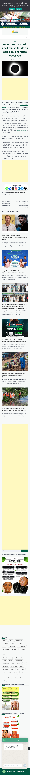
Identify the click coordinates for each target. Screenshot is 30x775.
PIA (4, 672)
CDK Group (13, 643)
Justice (18, 663)
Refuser (19, 9)
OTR (18, 669)
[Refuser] (28, 6)
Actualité (15, 41)
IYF (13, 663)
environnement (21, 655)
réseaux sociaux (6, 678)
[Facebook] (9, 188)
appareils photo (12, 192)
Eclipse (3, 194)
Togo (4, 680)
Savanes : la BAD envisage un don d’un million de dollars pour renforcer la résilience (13, 375)
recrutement (6, 675)
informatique (6, 663)
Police (9, 672)
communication (21, 646)
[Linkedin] (19, 188)
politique (16, 672)
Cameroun (5, 643)
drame (12, 655)
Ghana (10, 660)
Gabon (4, 660)
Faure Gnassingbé (7, 658)
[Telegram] (22, 188)
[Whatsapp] (6, 188)
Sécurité (21, 678)
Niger (21, 666)
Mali (25, 663)
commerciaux (12, 646)
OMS (12, 669)
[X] (13, 188)
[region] (15, 13)
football (16, 658)
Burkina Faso (19, 640)
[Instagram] (16, 188)
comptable (14, 649)
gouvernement (19, 660)
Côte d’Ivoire (21, 652)
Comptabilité (6, 649)
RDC (22, 672)
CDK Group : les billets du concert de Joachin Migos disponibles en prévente (14, 340)
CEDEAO (21, 643)
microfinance (14, 666)
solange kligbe (12, 59)
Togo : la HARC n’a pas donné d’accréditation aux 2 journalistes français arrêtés (14, 237)
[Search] (27, 37)
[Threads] (25, 188)
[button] (29, 748)
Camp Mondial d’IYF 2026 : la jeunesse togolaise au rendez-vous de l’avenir (13, 272)
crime (4, 652)
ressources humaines (17, 675)
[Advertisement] (15, 89)
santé (15, 678)
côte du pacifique (21, 192)
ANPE (11, 640)
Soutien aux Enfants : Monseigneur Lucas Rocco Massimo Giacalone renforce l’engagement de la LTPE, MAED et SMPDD (15, 306)
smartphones (21, 130)
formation (23, 658)
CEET (4, 646)
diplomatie (5, 655)
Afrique (4, 640)
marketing (5, 666)
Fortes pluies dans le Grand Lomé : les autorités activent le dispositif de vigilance (14, 409)
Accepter (12, 9)
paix (23, 669)
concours (22, 649)
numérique (5, 669)
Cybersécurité (12, 652)
